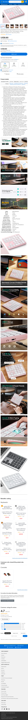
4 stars (2, 624)
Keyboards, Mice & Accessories (15, 84)
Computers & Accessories (18, 83)
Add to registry (21, 73)
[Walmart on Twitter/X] (4, 709)
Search (25, 636)
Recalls (2, 681)
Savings (15, 4)
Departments (5, 4)
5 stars (2, 623)
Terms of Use (3, 691)
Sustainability (3, 660)
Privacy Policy (4, 693)
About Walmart (4, 653)
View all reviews (5, 619)
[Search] (22, 2)
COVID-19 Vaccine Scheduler (6, 678)
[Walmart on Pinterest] (9, 709)
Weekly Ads (19, 647)
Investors (3, 658)
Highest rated (15, 633)
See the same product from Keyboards (19, 558)
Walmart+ (3, 672)
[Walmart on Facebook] (2, 709)
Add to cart (14, 54)
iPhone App (3, 702)
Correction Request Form (7, 600)
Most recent (7, 633)
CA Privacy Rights (4, 694)
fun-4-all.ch (11, 43)
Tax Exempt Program (5, 687)
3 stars (2, 626)
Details (10, 71)
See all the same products (22, 589)
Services (10, 4)
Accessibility (3, 683)
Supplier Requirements (5, 662)
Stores (2, 668)
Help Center (21, 645)
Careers (2, 655)
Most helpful (23, 633)
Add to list (7, 73)
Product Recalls (4, 685)
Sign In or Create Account (10, 645)
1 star (2, 629)
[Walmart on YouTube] (6, 709)
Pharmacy (3, 679)
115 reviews (9, 34)
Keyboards (23, 84)
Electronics (11, 83)
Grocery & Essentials (21, 4)
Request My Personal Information (7, 696)
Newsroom (3, 657)
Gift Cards (3, 673)
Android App (3, 704)
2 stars (2, 627)
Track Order (11, 647)
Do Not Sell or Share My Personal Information (9, 698)
